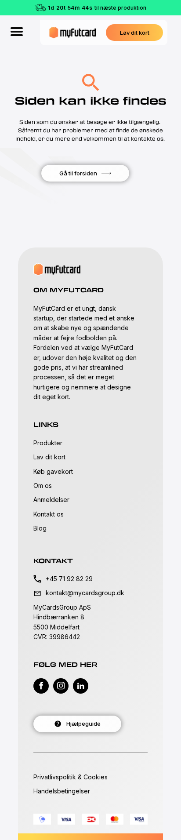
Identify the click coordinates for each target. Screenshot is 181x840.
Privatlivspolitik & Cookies (70, 777)
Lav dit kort (49, 457)
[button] (134, 32)
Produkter (47, 443)
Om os (42, 485)
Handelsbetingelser (61, 791)
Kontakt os (48, 514)
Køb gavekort (53, 471)
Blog (40, 528)
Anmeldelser (51, 499)
